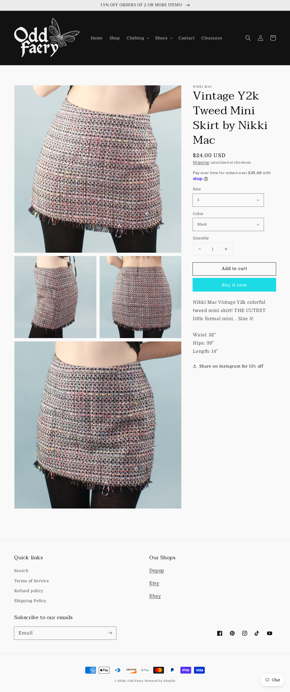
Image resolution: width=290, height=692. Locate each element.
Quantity (201, 238)
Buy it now (234, 285)
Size (197, 189)
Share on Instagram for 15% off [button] (231, 366)
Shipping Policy (30, 600)
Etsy (154, 583)
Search (21, 570)
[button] (137, 38)
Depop (156, 570)
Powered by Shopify (160, 680)
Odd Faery (135, 680)
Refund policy (28, 590)
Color (198, 214)
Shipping (201, 162)
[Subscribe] (110, 633)
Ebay (155, 596)
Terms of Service (31, 581)
